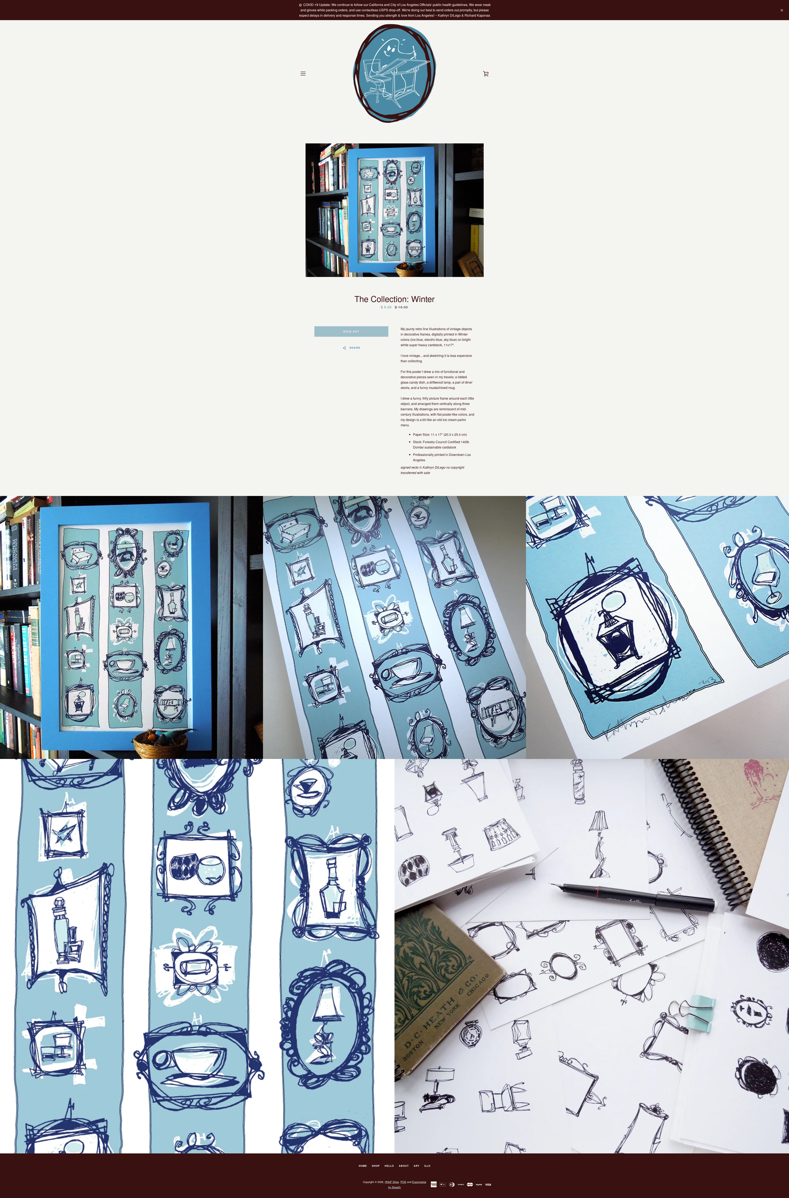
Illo (427, 1166)
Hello (389, 1166)
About (404, 1166)
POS (403, 1182)
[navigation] (303, 73)
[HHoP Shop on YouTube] (307, 1184)
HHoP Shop (392, 1182)
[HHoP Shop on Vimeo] (314, 1184)
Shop (376, 1166)
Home (363, 1166)
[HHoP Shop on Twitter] (300, 1184)
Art (416, 1166)
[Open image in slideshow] (395, 210)
